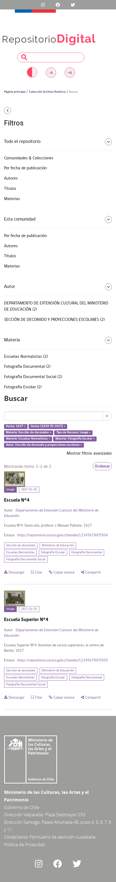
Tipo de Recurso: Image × (73, 432)
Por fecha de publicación (25, 168)
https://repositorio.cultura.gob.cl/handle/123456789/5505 (62, 660)
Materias (12, 199)
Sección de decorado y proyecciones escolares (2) (54, 320)
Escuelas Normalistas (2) (26, 357)
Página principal (14, 92)
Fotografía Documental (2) (27, 367)
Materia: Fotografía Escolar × (75, 438)
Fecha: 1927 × (16, 426)
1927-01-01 (29, 489)
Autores (11, 178)
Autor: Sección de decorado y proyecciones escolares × (44, 445)
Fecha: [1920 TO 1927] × (48, 426)
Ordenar (102, 466)
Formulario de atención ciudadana (62, 837)
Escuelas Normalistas (20, 552)
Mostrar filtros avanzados (89, 453)
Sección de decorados (20, 545)
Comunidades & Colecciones (28, 158)
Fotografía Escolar (53, 552)
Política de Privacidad (24, 844)
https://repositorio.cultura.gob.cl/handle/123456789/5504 (62, 535)
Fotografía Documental (86, 552)
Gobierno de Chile (21, 807)
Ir (107, 416)
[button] (19, 110)
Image (10, 489)
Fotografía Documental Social (26, 559)
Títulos (10, 189)
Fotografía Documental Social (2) (33, 377)
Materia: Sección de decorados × (28, 432)
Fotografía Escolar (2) (23, 387)
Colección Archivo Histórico (47, 92)
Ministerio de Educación (58, 545)
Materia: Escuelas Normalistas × (28, 438)
